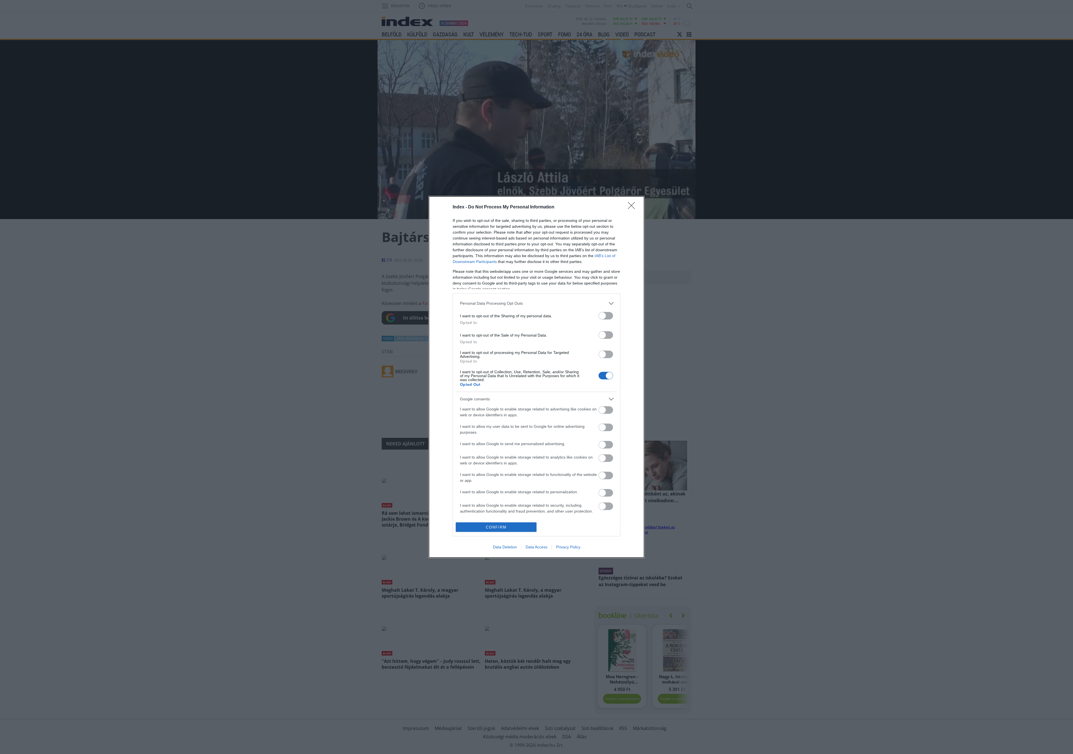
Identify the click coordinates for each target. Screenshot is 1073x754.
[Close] (633, 207)
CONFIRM (496, 527)
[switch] (606, 316)
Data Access (536, 547)
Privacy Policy (568, 547)
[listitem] (536, 303)
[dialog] (536, 377)
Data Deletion (505, 547)
